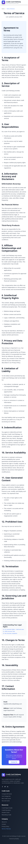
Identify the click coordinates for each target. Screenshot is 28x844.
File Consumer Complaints (11, 633)
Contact (4, 824)
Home (3, 8)
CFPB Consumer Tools (10, 631)
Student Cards (5, 812)
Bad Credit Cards (6, 798)
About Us (4, 822)
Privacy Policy (5, 826)
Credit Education (6, 810)
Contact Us (14, 762)
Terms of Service (6, 829)
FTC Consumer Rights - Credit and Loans (14, 629)
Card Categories (6, 796)
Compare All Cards (7, 794)
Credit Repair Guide (7, 808)
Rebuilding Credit (6, 815)
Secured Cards (6, 801)
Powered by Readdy (14, 838)
